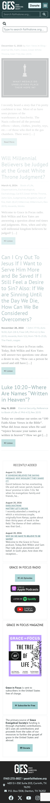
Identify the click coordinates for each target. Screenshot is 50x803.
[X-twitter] (20, 798)
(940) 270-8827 (12, 778)
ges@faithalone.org (35, 778)
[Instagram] (37, 798)
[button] (45, 5)
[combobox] (21, 14)
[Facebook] (11, 798)
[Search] (44, 14)
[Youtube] (28, 798)
